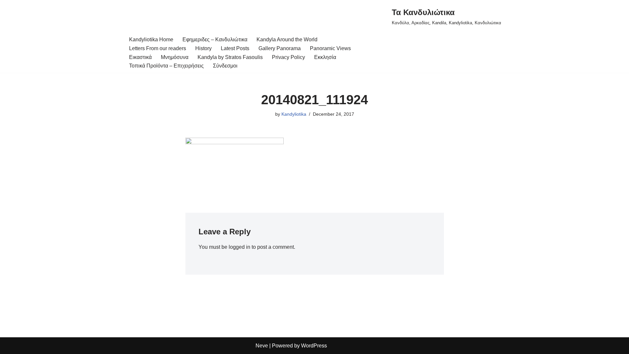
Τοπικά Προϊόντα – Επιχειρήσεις (166, 66)
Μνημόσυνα (174, 57)
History (203, 48)
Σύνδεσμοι (225, 66)
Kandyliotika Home (151, 39)
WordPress (314, 345)
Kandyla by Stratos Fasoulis (230, 57)
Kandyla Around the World (287, 39)
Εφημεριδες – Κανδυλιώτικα (214, 39)
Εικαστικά (140, 57)
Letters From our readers (157, 48)
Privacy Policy (288, 57)
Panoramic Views (330, 48)
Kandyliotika (293, 114)
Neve (262, 345)
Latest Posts (235, 48)
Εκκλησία (325, 57)
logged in (239, 247)
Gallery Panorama (279, 48)
